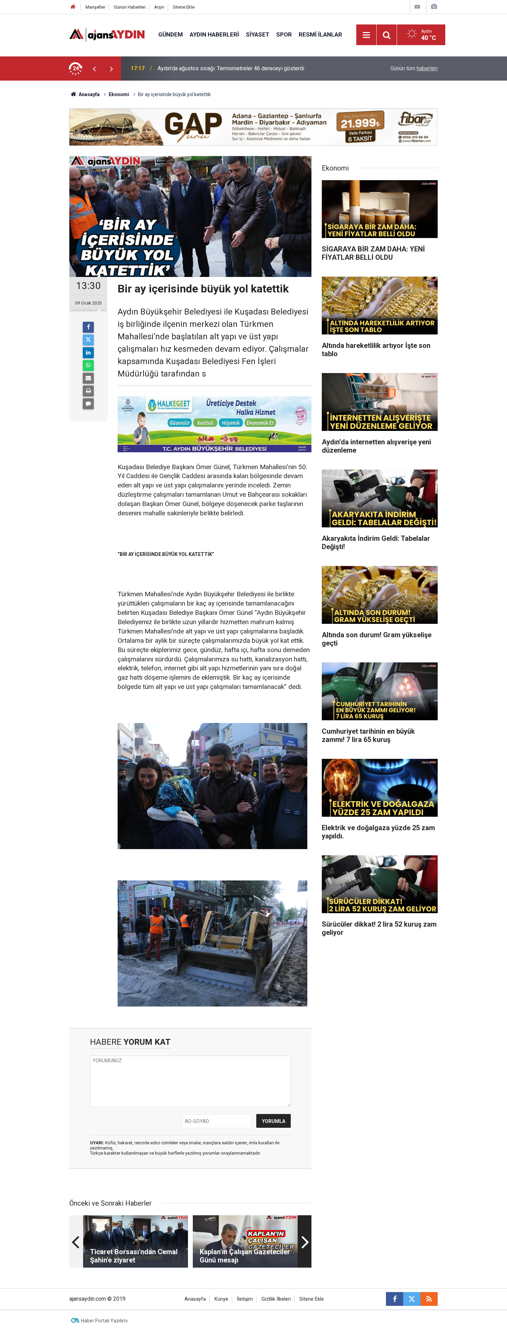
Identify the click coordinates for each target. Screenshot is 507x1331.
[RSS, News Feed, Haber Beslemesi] (429, 1299)
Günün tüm (414, 68)
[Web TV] (417, 6)
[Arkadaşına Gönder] (88, 378)
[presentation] (94, 68)
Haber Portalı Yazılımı (104, 1320)
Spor (284, 34)
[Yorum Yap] (88, 403)
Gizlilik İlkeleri (276, 1299)
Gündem (170, 34)
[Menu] (366, 35)
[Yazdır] (88, 390)
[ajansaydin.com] (107, 34)
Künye (221, 1299)
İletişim (245, 1299)
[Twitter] (88, 339)
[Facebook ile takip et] (394, 1299)
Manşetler (95, 7)
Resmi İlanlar (320, 34)
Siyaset (257, 34)
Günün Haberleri (130, 7)
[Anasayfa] (73, 7)
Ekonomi (119, 94)
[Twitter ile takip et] (411, 1299)
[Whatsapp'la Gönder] (88, 365)
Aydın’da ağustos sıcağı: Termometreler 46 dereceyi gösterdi (231, 68)
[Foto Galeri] (434, 6)
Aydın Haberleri (214, 34)
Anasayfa (89, 94)
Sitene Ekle (184, 7)
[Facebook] (88, 327)
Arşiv (159, 7)
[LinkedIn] (88, 352)
